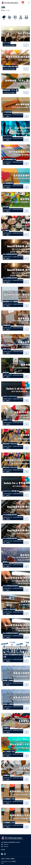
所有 (4, 19)
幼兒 (9, 19)
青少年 (21, 19)
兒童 (15, 19)
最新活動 (3, 10)
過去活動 (8, 10)
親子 (26, 19)
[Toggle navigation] (28, 2)
